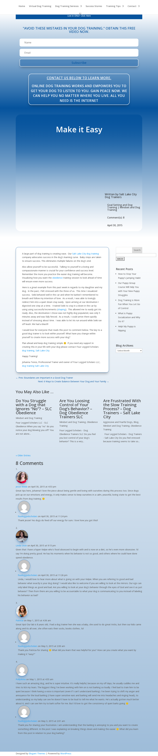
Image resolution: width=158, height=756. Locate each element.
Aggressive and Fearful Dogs (117, 422)
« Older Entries (23, 455)
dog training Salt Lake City (35, 365)
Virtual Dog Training (40, 6)
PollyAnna (21, 679)
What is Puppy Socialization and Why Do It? (129, 317)
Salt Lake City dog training (85, 253)
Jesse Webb (21, 486)
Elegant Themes (37, 753)
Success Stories (94, 6)
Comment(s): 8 (115, 217)
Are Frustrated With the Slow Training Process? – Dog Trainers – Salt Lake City (122, 408)
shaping (62, 309)
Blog (136, 422)
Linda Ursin (21, 545)
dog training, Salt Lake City (35, 350)
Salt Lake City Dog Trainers (121, 195)
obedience (57, 277)
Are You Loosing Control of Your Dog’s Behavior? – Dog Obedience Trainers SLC (75, 408)
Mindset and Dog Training (123, 209)
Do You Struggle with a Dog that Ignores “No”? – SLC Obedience (34, 406)
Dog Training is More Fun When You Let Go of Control (129, 304)
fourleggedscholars (27, 516)
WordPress (65, 753)
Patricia (19, 620)
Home (22, 6)
